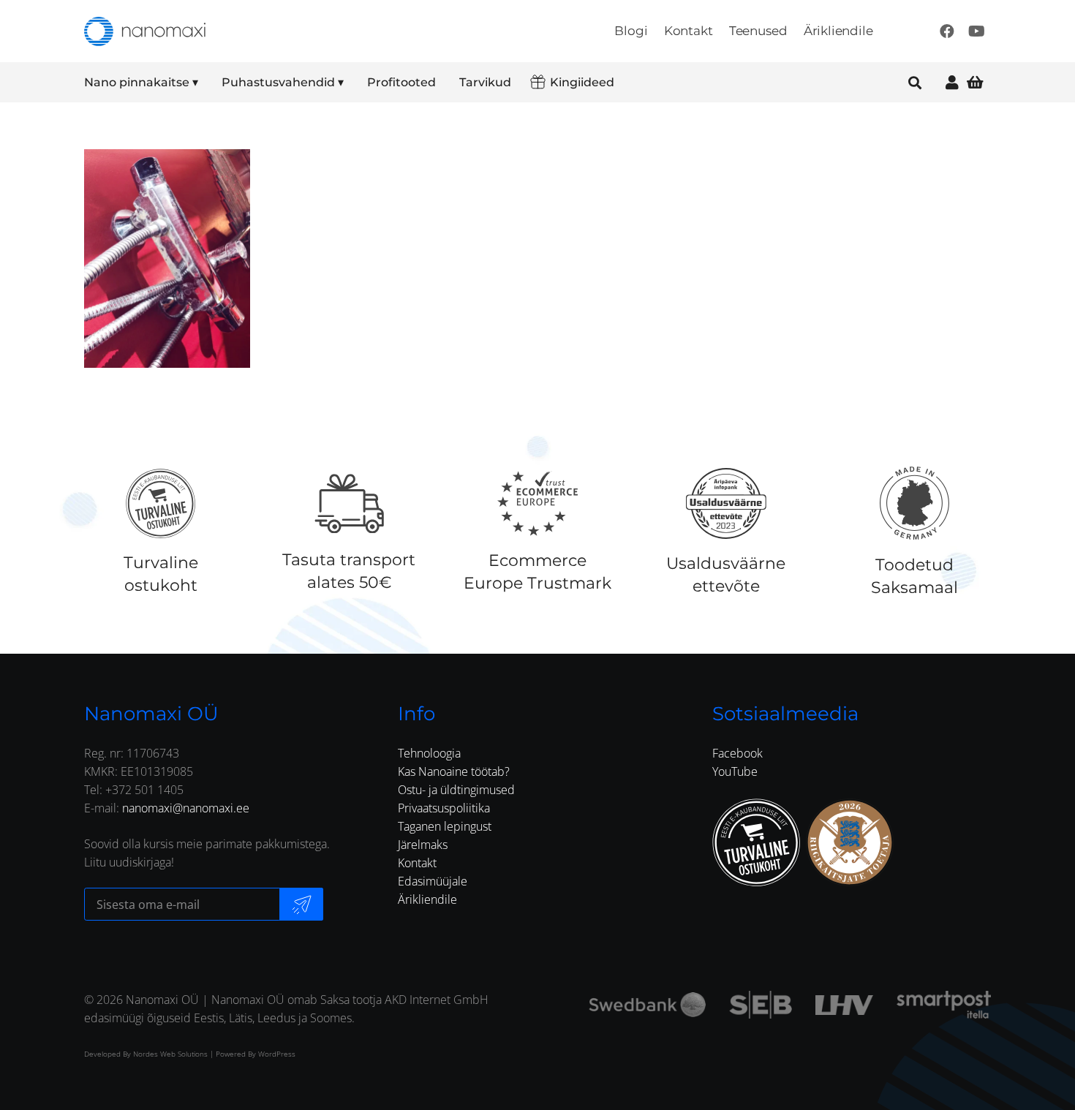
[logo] (144, 31)
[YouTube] (976, 31)
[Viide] (952, 82)
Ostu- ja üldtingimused (456, 790)
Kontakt (417, 863)
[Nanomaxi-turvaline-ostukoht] (756, 842)
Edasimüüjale (432, 881)
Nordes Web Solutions (170, 1054)
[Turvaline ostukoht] (160, 503)
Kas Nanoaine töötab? (454, 771)
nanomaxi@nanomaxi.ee (185, 808)
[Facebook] (947, 31)
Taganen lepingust (444, 826)
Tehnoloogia (429, 753)
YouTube (735, 771)
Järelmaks (423, 845)
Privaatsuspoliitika (444, 808)
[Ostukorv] (975, 82)
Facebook (737, 753)
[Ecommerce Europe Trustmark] (537, 503)
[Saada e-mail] (301, 904)
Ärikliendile (427, 899)
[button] (208, 82)
